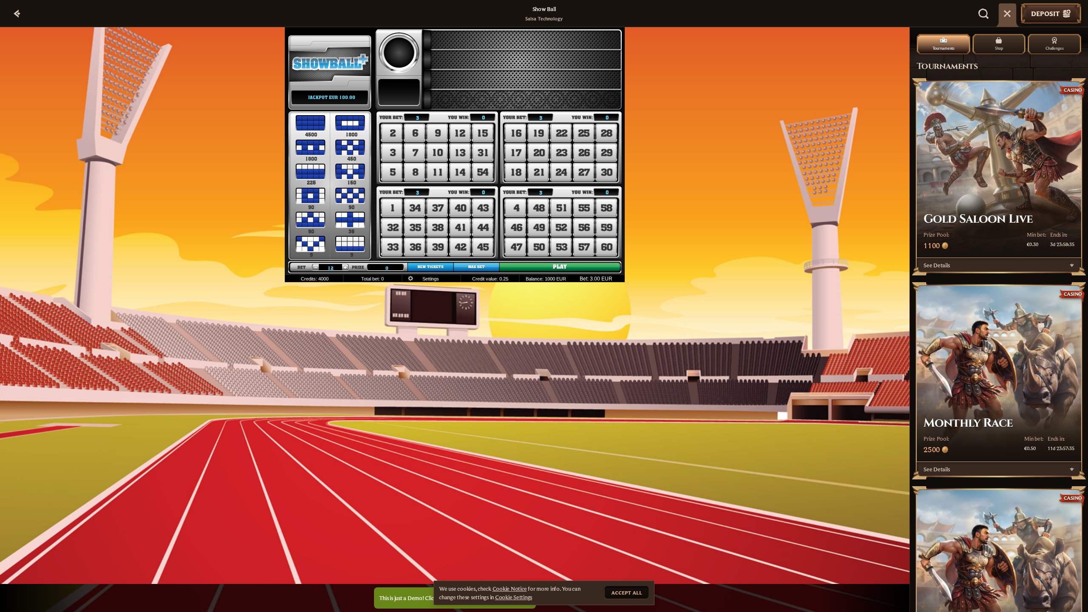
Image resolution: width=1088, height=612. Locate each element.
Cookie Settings (513, 597)
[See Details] (1071, 265)
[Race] (1007, 13)
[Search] (983, 13)
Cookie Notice (510, 588)
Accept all (626, 592)
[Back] (17, 13)
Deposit (1045, 13)
